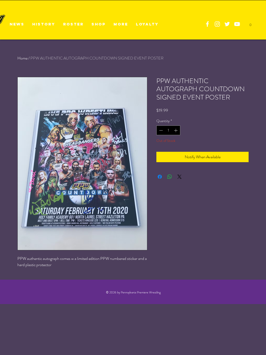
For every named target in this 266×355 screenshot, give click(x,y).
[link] (250, 23)
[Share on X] (179, 177)
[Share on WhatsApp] (170, 177)
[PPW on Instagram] (217, 24)
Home (22, 58)
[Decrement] (160, 130)
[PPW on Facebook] (207, 24)
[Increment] (176, 130)
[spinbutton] (168, 130)
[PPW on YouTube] (237, 24)
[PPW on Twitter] (227, 24)
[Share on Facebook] (160, 177)
